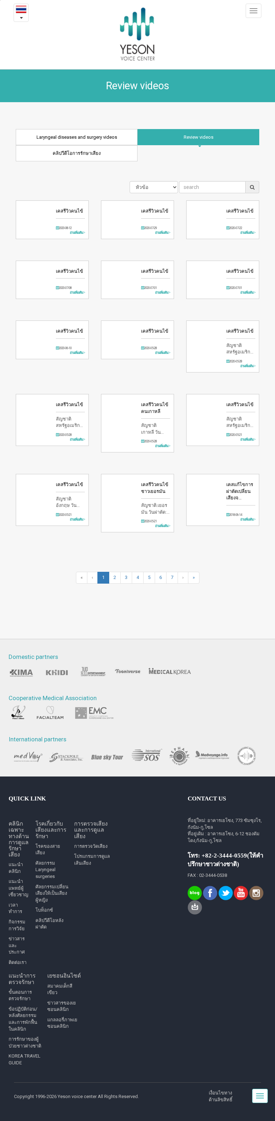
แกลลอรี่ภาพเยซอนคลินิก (62, 1023)
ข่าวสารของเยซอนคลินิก (61, 1006)
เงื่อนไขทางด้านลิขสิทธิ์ (220, 1096)
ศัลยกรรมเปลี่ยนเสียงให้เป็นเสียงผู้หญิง (51, 893)
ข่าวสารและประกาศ (17, 945)
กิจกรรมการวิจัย (17, 925)
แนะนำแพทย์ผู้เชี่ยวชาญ (18, 888)
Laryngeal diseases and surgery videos (77, 137)
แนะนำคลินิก (16, 868)
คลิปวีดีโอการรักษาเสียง (77, 153)
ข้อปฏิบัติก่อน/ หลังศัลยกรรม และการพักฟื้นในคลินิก (23, 1019)
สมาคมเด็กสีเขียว (59, 989)
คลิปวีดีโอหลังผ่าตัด (49, 924)
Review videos (198, 137)
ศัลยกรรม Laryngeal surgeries (45, 869)
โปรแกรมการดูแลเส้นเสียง (92, 860)
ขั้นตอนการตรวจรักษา (20, 995)
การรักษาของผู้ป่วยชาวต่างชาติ (25, 1042)
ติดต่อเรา (17, 962)
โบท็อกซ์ (44, 910)
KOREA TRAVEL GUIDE (24, 1059)
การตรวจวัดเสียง (90, 846)
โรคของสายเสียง (47, 850)
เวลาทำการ (15, 908)
